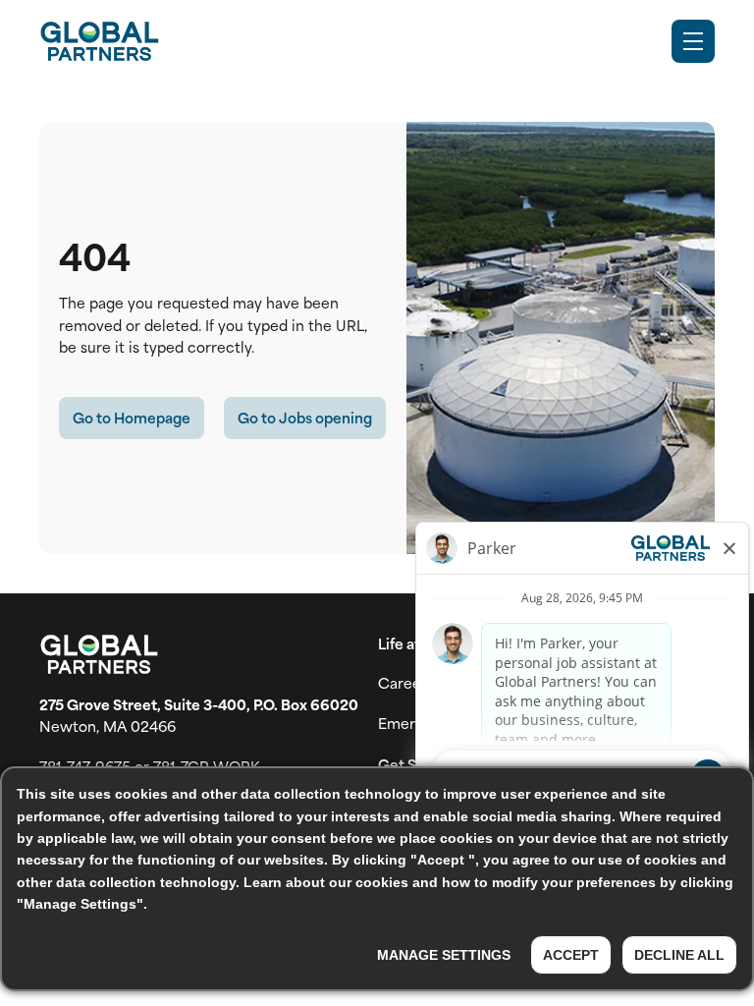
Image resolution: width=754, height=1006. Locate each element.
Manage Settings (444, 955)
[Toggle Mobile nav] (693, 41)
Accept (571, 955)
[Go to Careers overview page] (99, 41)
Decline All (679, 955)
